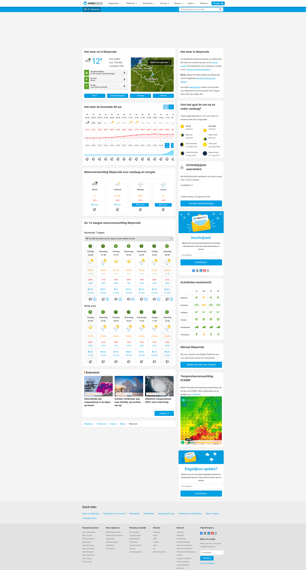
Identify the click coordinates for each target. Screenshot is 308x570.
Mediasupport (134, 539)
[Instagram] (207, 271)
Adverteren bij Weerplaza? (186, 552)
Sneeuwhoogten (112, 542)
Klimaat (163, 3)
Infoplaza (156, 532)
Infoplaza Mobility (183, 542)
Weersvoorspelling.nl (184, 549)
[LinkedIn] (201, 271)
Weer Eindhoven (88, 539)
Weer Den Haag (88, 545)
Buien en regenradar (90, 513)
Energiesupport (135, 535)
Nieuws (177, 3)
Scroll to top (304, 566)
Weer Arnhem (87, 535)
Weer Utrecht (87, 562)
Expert (190, 3)
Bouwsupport (134, 532)
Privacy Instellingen (207, 563)
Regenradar (114, 3)
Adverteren (133, 542)
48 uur (94, 96)
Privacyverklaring (183, 562)
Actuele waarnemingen (201, 203)
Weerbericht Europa (113, 532)
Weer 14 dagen (212, 513)
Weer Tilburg (87, 558)
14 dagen (140, 96)
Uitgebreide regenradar (159, 62)
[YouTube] (204, 271)
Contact (132, 549)
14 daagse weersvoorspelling (198, 69)
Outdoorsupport (135, 545)
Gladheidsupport (135, 552)
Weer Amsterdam (88, 532)
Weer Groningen (88, 549)
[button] (152, 74)
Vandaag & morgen (117, 96)
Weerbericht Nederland (114, 535)
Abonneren (181, 568)
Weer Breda (86, 542)
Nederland (130, 3)
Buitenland (92, 372)
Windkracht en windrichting (190, 513)
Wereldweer (148, 3)
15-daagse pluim (89, 518)
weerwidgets (194, 87)
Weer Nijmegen (87, 552)
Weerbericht (134, 513)
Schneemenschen (159, 552)
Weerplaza (180, 535)
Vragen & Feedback (184, 558)
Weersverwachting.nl (184, 545)
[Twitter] (197, 271)
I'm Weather (195, 394)
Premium (204, 3)
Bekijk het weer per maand (201, 364)
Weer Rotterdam (88, 555)
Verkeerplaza (181, 539)
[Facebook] (193, 271)
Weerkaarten (149, 513)
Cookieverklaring (183, 565)
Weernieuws (110, 549)
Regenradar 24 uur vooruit (114, 513)
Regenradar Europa (166, 513)
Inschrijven (201, 262)
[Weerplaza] (93, 3)
